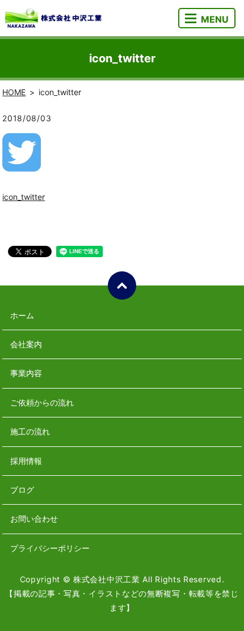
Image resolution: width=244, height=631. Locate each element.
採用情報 (26, 461)
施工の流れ (30, 431)
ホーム (22, 315)
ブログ (22, 489)
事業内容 (26, 373)
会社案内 (26, 344)
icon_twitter (23, 197)
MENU (215, 19)
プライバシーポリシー (50, 548)
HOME (14, 92)
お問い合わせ (34, 518)
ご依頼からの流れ (42, 402)
